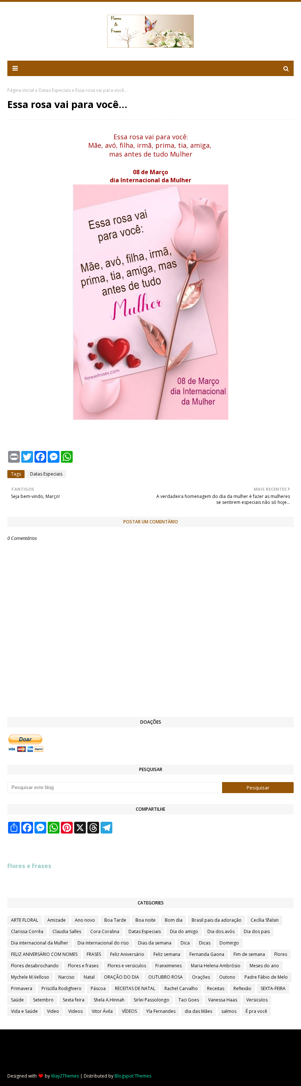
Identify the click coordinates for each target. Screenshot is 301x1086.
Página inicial (20, 90)
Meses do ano (264, 966)
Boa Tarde (115, 920)
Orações (201, 977)
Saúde (17, 1000)
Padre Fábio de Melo (266, 977)
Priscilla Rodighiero (61, 988)
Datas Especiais (55, 90)
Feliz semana (166, 954)
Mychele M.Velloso (30, 977)
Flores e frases (83, 966)
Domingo (229, 943)
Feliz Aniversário (127, 954)
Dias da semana (154, 943)
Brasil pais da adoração (217, 920)
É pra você (256, 1011)
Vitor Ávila (102, 1011)
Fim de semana (249, 954)
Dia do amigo (184, 931)
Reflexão (242, 988)
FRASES (94, 954)
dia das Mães (198, 1011)
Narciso (66, 977)
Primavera (21, 988)
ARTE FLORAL (24, 920)
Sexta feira (73, 1000)
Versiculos (257, 1000)
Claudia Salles (66, 931)
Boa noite (145, 920)
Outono (227, 977)
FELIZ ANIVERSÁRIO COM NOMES (44, 954)
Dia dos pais (257, 931)
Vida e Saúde (24, 1011)
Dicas (204, 943)
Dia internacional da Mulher (39, 943)
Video (53, 1011)
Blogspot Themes (133, 1076)
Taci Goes (188, 1000)
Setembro (43, 1000)
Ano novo (85, 920)
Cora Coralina (104, 931)
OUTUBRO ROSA (165, 977)
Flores (280, 954)
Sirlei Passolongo (151, 1000)
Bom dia (173, 920)
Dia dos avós (221, 931)
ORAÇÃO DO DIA (121, 977)
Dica (185, 943)
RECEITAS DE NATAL (135, 988)
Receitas (215, 988)
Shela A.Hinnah (109, 1000)
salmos (228, 1011)
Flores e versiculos (127, 966)
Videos (75, 1011)
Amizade (56, 920)
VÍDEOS (129, 1011)
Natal (89, 977)
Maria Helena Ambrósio (215, 966)
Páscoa (98, 988)
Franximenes (168, 966)
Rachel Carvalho (181, 988)
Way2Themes (65, 1076)
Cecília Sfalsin (265, 920)
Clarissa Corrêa (27, 931)
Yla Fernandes (160, 1011)
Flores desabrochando (35, 966)
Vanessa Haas (222, 1000)
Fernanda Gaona (206, 954)
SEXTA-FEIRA (273, 988)
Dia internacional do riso (103, 943)
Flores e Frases (29, 866)
